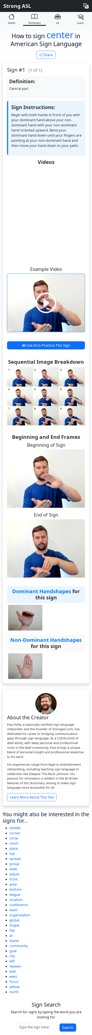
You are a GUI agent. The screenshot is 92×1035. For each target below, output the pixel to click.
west (13, 976)
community (18, 945)
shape (14, 925)
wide (13, 869)
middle (15, 828)
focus (13, 981)
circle (13, 838)
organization (19, 915)
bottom (15, 889)
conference (18, 904)
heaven (15, 966)
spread (15, 858)
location (15, 899)
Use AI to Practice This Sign (47, 345)
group (14, 863)
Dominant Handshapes (41, 591)
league (14, 894)
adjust (14, 874)
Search (67, 1027)
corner (14, 833)
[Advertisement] (46, 215)
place (13, 848)
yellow (14, 986)
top (12, 853)
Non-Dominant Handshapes (46, 639)
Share (48, 55)
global (14, 920)
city (12, 956)
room (13, 843)
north (14, 992)
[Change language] (86, 6)
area (13, 884)
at (11, 935)
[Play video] (46, 302)
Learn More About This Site (32, 797)
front (13, 879)
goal (12, 951)
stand (14, 940)
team (13, 910)
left (12, 961)
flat (12, 930)
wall (12, 971)
